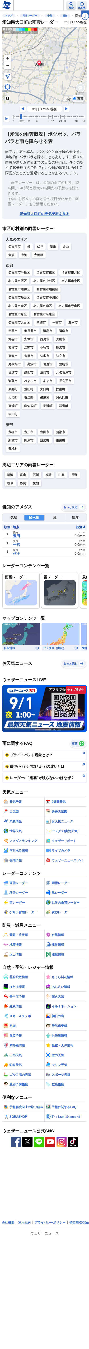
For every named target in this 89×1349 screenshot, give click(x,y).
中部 (49, 15)
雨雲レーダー (30, 15)
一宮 (16, 544)
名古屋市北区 (71, 272)
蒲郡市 (60, 432)
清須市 (44, 372)
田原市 (28, 440)
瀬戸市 (73, 322)
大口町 (44, 389)
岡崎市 (41, 322)
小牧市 (44, 347)
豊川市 (28, 432)
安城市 (28, 339)
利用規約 (24, 1222)
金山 (66, 246)
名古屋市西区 (17, 281)
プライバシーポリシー (50, 1222)
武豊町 (63, 406)
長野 (74, 475)
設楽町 (44, 440)
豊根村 (13, 448)
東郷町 (13, 389)
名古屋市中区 (71, 281)
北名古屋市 (63, 372)
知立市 (60, 356)
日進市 (13, 372)
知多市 (44, 356)
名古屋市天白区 (19, 322)
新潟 (10, 475)
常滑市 (13, 347)
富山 (23, 475)
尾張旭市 (14, 364)
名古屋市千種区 (19, 272)
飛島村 (44, 397)
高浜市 (32, 364)
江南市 (28, 347)
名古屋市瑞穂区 (47, 289)
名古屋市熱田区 (19, 297)
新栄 (53, 246)
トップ (8, 15)
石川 (36, 475)
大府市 (28, 356)
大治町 (13, 397)
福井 (49, 475)
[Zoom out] (7, 65)
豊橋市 (13, 432)
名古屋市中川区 (47, 297)
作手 (16, 553)
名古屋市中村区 (44, 281)
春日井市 (30, 331)
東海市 (13, 356)
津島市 (47, 331)
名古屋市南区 (42, 306)
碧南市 (63, 331)
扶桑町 (60, 389)
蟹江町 (28, 397)
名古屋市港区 (17, 306)
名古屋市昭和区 (19, 289)
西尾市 (44, 339)
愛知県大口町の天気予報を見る (45, 214)
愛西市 (28, 372)
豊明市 (63, 364)
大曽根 (38, 255)
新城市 (13, 440)
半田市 (13, 331)
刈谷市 (13, 339)
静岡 (23, 483)
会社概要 (8, 1222)
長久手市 (65, 381)
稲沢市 (60, 347)
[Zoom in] (7, 58)
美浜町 (47, 406)
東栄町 (60, 440)
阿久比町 (62, 397)
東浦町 (13, 406)
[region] (44, 65)
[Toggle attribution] (7, 98)
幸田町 (13, 414)
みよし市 (30, 381)
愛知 (65, 15)
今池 (24, 255)
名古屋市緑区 (17, 314)
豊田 (16, 536)
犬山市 (60, 339)
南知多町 (30, 406)
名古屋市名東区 (44, 314)
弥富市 (13, 381)
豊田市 (44, 432)
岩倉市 (47, 364)
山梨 (61, 475)
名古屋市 (14, 246)
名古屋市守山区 (69, 306)
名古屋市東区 (46, 272)
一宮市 (57, 322)
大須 (11, 255)
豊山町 (28, 389)
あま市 (47, 381)
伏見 (40, 246)
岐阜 (10, 483)
